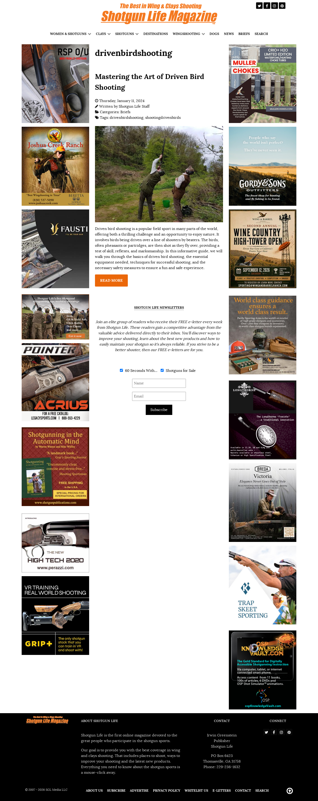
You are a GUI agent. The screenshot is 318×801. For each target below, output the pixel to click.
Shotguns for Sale (180, 370)
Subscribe (159, 409)
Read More (111, 280)
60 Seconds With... (140, 370)
